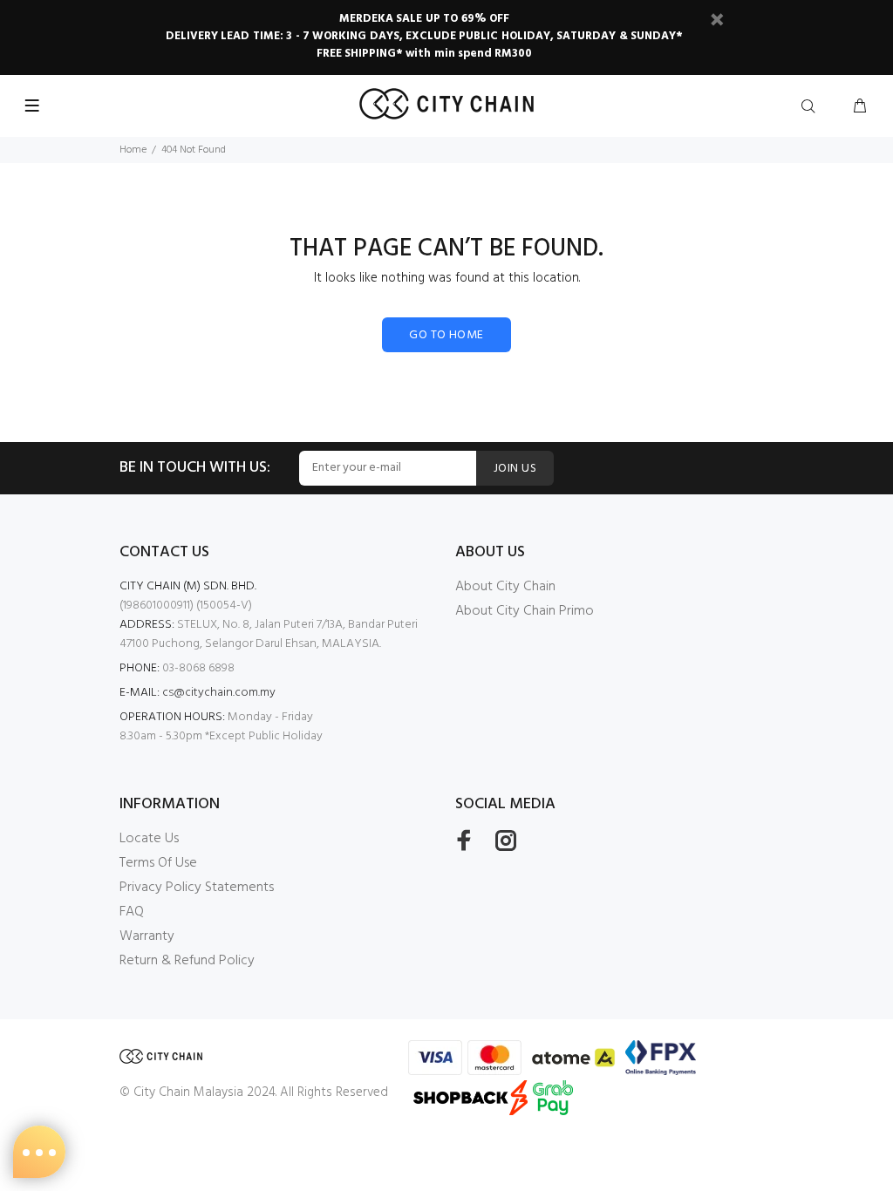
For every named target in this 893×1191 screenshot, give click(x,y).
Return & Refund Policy (187, 960)
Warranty (146, 936)
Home (133, 150)
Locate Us (149, 838)
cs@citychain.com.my (219, 693)
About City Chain (505, 586)
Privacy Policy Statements (196, 887)
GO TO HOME (446, 335)
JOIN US (515, 469)
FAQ (131, 912)
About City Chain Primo (524, 611)
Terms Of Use (158, 863)
